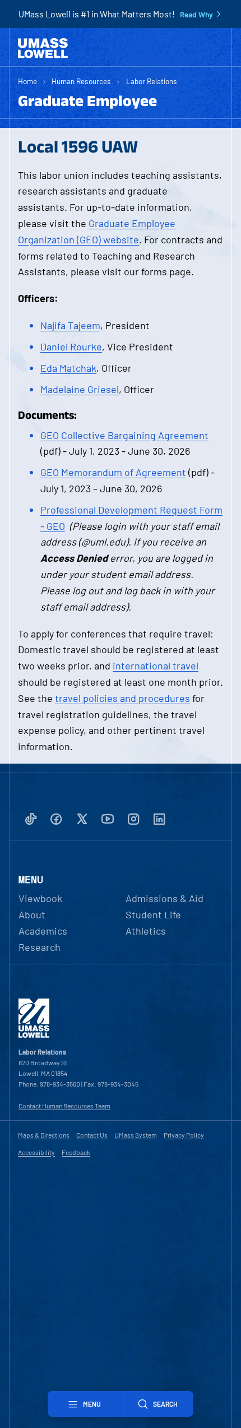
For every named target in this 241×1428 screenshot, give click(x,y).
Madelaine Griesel (79, 389)
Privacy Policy (184, 1135)
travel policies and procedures (122, 698)
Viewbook (40, 898)
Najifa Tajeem (70, 325)
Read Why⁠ (196, 14)
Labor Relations (151, 81)
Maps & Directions (43, 1135)
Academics (42, 931)
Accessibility (36, 1152)
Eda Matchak (68, 368)
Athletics (146, 931)
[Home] (43, 48)
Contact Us (92, 1135)
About (31, 914)
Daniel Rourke (71, 346)
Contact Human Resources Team (64, 1106)
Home (27, 81)
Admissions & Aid (164, 898)
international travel (155, 665)
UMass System (135, 1135)
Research (39, 947)
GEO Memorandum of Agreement (113, 472)
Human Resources (81, 81)
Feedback (76, 1152)
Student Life (153, 914)
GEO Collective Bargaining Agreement (124, 435)
